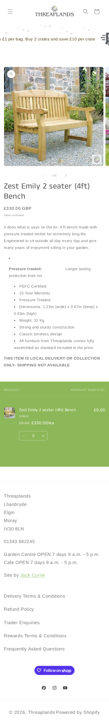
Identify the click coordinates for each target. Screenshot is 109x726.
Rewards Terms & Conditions (35, 635)
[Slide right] (65, 175)
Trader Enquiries (22, 622)
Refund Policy (19, 609)
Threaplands (41, 712)
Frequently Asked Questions (34, 648)
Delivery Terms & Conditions (34, 596)
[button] (10, 11)
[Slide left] (43, 175)
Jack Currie (32, 575)
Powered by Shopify (78, 712)
